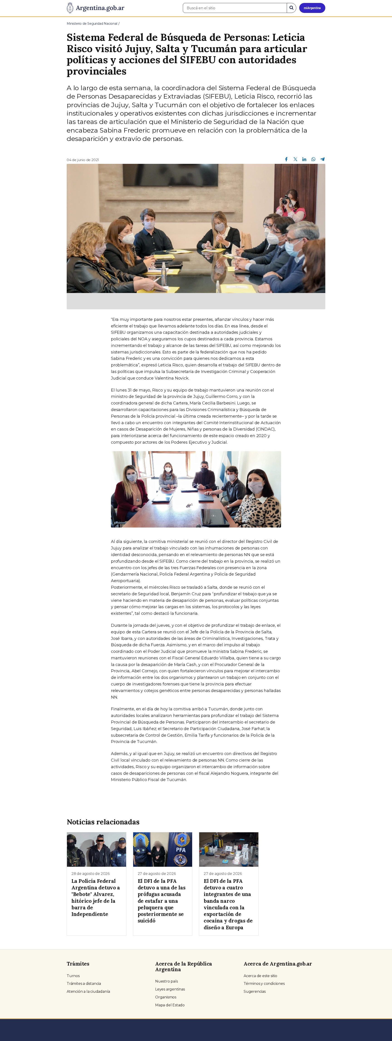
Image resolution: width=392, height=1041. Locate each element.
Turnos (73, 976)
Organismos (165, 997)
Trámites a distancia (84, 983)
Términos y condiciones (264, 983)
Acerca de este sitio (260, 976)
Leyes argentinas (170, 989)
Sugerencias (255, 991)
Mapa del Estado (170, 1005)
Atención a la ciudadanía (88, 991)
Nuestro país (166, 981)
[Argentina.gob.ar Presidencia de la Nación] (95, 8)
